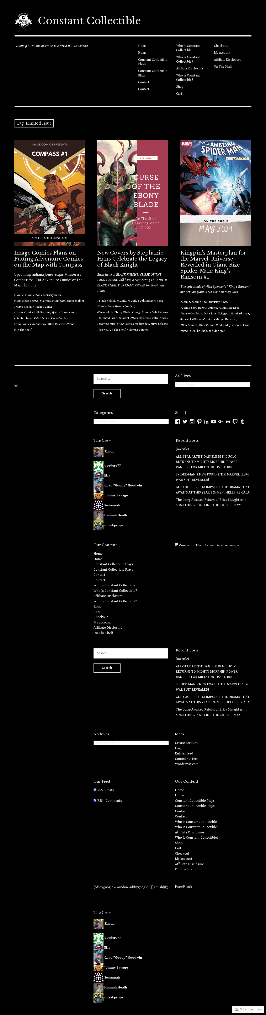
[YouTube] (213, 421)
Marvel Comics (141, 318)
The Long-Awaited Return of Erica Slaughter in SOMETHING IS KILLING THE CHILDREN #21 (211, 502)
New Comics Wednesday (31, 324)
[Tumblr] (242, 421)
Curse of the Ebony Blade (115, 312)
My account (222, 53)
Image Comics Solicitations (33, 312)
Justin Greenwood (64, 312)
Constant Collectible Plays (152, 62)
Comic (20, 295)
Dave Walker (76, 301)
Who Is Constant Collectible (188, 48)
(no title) (182, 449)
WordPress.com (186, 764)
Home (142, 46)
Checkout (221, 46)
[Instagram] (192, 421)
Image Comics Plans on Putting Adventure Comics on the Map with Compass (48, 259)
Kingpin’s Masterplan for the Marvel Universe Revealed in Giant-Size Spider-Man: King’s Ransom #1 (213, 265)
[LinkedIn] (206, 421)
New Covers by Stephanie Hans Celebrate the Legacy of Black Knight (132, 259)
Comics (46, 301)
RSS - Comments (109, 801)
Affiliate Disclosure (189, 68)
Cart (179, 94)
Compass (59, 301)
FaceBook (183, 887)
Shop (179, 87)
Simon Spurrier (138, 329)
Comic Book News (27, 301)
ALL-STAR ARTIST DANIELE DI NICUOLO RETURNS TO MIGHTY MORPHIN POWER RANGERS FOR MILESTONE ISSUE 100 (207, 462)
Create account (186, 743)
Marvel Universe (226, 319)
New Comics (60, 318)
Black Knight (107, 300)
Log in (180, 748)
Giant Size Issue (229, 307)
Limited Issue (24, 318)
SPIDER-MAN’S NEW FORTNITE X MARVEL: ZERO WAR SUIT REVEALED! (213, 477)
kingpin (224, 313)
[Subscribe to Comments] (95, 801)
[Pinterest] (199, 421)
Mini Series (42, 318)
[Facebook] (177, 421)
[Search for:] (131, 379)
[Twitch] (235, 421)
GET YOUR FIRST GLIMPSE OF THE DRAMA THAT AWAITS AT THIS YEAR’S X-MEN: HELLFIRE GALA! (213, 490)
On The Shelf (223, 67)
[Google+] (220, 421)
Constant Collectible (89, 21)
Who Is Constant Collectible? (188, 59)
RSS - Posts (105, 790)
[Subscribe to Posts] (95, 790)
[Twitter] (185, 421)
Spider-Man (217, 331)
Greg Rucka (24, 306)
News (71, 324)
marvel (124, 318)
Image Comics (43, 306)
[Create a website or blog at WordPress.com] (16, 385)
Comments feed (186, 759)
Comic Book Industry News (44, 295)
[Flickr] (228, 421)
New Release (57, 324)
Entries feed (184, 753)
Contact (143, 82)
